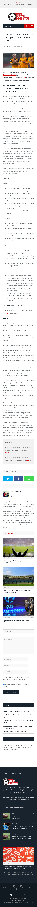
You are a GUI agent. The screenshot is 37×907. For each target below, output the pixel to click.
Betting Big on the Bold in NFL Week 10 (14, 732)
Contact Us (24, 886)
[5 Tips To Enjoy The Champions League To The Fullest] (18, 607)
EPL (8, 313)
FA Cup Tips (24, 48)
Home (11, 886)
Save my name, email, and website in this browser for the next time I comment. (16, 678)
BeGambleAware (17, 900)
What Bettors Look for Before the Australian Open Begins (19, 5)
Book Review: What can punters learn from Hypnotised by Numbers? (17, 867)
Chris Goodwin (9, 46)
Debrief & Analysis (10, 848)
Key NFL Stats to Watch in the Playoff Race (16, 711)
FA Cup (23, 77)
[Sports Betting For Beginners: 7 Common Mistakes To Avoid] (18, 577)
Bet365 (7, 452)
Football (31, 48)
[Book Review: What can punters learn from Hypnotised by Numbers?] (18, 855)
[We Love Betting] (18, 16)
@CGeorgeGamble (9, 75)
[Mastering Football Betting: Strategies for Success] (18, 548)
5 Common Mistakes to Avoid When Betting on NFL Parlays (21, 838)
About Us (17, 886)
